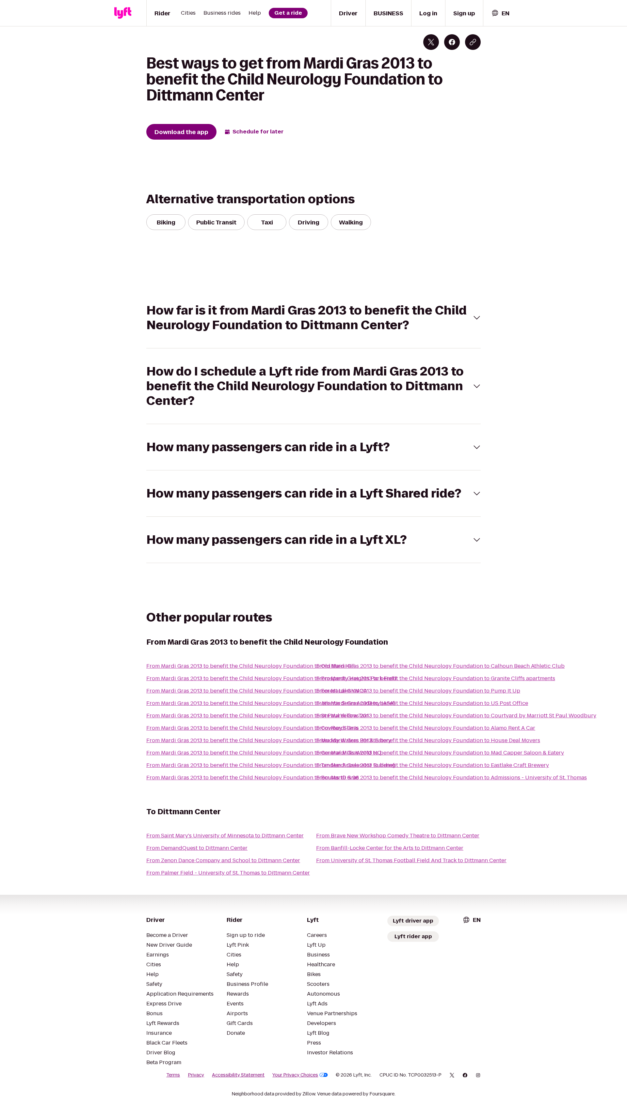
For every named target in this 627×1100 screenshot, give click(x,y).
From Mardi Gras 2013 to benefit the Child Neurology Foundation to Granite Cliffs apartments (435, 678)
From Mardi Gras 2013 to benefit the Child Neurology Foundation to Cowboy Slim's (252, 728)
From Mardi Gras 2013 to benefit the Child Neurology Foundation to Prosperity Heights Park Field (271, 678)
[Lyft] (122, 13)
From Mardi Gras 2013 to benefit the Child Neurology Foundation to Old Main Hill (250, 666)
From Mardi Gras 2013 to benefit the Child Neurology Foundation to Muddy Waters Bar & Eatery (268, 740)
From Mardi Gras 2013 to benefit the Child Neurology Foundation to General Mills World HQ (263, 752)
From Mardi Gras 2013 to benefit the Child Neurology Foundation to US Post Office (422, 703)
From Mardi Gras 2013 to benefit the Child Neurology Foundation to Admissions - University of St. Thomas (451, 777)
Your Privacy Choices (295, 1075)
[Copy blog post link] (473, 42)
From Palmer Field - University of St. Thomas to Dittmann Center (228, 873)
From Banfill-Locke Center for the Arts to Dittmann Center (389, 848)
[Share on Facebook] (452, 42)
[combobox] (500, 13)
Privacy (196, 1075)
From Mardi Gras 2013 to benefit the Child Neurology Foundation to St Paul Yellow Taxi (257, 715)
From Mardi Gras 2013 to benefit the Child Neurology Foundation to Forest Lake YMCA (256, 691)
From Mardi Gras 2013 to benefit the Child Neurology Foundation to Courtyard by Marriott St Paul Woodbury (456, 715)
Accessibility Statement (238, 1075)
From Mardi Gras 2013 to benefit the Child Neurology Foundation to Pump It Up (418, 691)
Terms (173, 1075)
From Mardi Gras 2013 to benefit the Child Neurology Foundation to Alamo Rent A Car (425, 728)
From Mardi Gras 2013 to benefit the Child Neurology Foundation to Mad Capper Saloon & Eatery (440, 752)
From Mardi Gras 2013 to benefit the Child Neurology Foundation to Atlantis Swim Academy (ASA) (270, 703)
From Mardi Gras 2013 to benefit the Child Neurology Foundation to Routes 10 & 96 (252, 777)
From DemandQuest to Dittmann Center (197, 848)
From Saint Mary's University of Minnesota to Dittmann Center (225, 835)
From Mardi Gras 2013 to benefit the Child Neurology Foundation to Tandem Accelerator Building (270, 765)
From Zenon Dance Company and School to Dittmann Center (223, 860)
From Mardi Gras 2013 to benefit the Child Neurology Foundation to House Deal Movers (428, 740)
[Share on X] (431, 42)
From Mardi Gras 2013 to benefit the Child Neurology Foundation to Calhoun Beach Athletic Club (440, 666)
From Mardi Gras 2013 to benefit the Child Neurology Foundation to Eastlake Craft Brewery (432, 765)
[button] (313, 317)
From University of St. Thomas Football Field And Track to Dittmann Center (411, 860)
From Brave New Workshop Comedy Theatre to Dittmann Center (397, 835)
